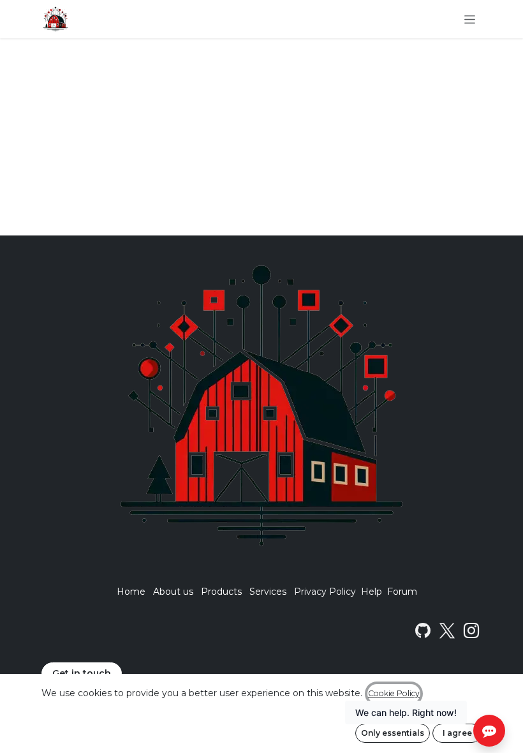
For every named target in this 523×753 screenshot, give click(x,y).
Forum (402, 591)
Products (221, 591)
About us (173, 591)
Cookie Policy (394, 693)
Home (131, 591)
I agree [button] (457, 733)
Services (267, 591)
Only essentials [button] (392, 733)
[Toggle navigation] (470, 19)
